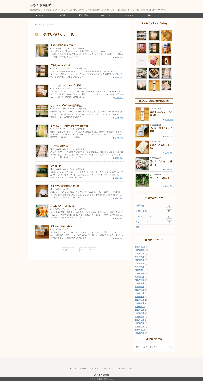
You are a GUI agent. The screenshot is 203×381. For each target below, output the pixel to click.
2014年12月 (140, 330)
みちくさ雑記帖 (41, 5)
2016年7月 (139, 316)
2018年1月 (139, 267)
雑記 (150, 15)
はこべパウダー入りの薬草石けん (67, 105)
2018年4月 (139, 257)
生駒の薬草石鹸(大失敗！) (63, 45)
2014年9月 (139, 333)
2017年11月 (140, 273)
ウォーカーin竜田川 (159, 177)
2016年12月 (140, 306)
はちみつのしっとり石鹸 (62, 206)
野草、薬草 (83, 15)
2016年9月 (139, 310)
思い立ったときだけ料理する (161, 163)
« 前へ (66, 249)
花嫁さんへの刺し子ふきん (161, 146)
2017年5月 (139, 290)
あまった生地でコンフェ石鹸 (161, 113)
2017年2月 (139, 300)
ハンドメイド (127, 15)
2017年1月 (139, 303)
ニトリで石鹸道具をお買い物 (64, 185)
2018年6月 (139, 253)
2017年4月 (139, 293)
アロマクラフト (105, 15)
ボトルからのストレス (61, 226)
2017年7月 (139, 283)
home (40, 15)
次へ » (92, 249)
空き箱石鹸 (55, 165)
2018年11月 (140, 250)
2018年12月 (140, 247)
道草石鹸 (61, 15)
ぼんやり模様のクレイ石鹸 (161, 129)
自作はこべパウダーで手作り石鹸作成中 (70, 125)
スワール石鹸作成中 (60, 145)
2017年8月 (139, 280)
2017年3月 (139, 297)
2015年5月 (139, 323)
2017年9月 (139, 277)
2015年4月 (139, 326)
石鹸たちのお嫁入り (60, 65)
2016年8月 (139, 313)
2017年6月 (139, 287)
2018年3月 (139, 260)
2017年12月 (140, 270)
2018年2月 (139, 263)
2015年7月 (139, 320)
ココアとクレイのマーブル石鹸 (65, 85)
